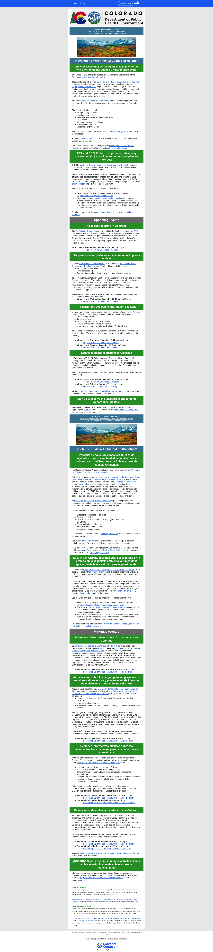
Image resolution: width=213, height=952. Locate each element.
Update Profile (101, 939)
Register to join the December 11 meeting (101, 301)
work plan (97, 184)
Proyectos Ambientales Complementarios (107, 607)
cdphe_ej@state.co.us (117, 148)
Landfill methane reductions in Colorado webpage (101, 391)
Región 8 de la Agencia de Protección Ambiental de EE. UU (109, 570)
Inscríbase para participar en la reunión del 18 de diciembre (109, 844)
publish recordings (115, 131)
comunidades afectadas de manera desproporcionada (100, 605)
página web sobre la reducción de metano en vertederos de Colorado (110, 853)
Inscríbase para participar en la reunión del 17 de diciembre (109, 803)
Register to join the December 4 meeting (100, 250)
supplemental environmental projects (105, 198)
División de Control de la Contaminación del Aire (96, 646)
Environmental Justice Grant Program (88, 77)
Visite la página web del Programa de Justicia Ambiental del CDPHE (106, 419)
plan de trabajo (85, 593)
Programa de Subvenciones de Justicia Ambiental (97, 550)
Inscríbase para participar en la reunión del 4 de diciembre (108, 672)
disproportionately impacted (84, 87)
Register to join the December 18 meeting (101, 382)
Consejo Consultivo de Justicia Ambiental (92, 501)
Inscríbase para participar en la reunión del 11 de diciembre (108, 741)
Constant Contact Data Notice (117, 939)
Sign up (87, 410)
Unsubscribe (90, 939)
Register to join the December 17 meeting (101, 347)
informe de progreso (98, 572)
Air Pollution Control (84, 231)
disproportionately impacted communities (95, 196)
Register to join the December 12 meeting (101, 343)
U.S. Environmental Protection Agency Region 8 (107, 165)
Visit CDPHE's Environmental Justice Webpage (106, 31)
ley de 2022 (100, 648)
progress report (78, 167)
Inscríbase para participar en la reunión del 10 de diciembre (109, 798)
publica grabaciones (109, 534)
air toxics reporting (92, 233)
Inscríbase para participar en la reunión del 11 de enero (107, 848)
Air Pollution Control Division (92, 264)
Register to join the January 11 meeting (100, 386)
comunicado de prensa (88, 541)
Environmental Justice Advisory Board (92, 101)
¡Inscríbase (111, 875)
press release (86, 138)
